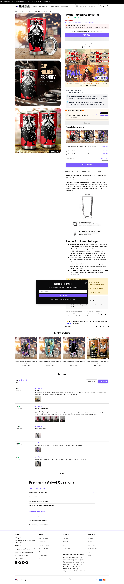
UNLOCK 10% (63, 296)
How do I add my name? (36, 516)
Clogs (83, 83)
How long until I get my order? (38, 492)
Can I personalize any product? (38, 520)
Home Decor (90, 83)
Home (16, 11)
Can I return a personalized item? (38, 524)
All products (23, 11)
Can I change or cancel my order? (39, 501)
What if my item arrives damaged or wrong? (41, 505)
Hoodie (98, 83)
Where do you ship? (34, 496)
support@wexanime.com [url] (26, 552)
